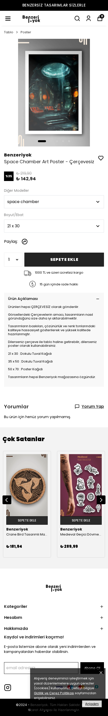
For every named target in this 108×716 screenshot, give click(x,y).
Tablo (8, 32)
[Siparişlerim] (88, 18)
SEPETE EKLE (64, 259)
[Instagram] (7, 687)
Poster (26, 32)
